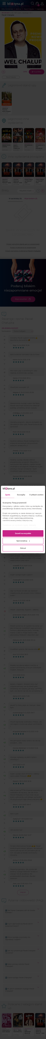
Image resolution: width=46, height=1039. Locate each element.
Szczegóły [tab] (21, 495)
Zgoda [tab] (7, 495)
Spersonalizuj (21, 541)
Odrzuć (23, 548)
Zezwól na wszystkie (23, 533)
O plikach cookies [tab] (36, 495)
